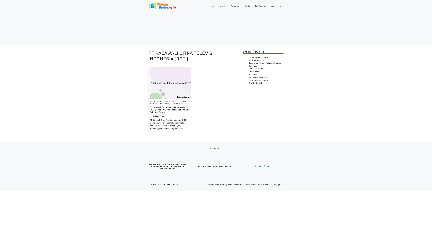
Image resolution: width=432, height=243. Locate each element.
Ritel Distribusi (255, 83)
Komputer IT (254, 66)
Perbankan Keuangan (258, 80)
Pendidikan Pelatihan (258, 77)
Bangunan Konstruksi (258, 57)
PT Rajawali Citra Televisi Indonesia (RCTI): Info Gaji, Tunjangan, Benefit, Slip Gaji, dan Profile (170, 109)
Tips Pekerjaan (260, 6)
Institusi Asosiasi (256, 60)
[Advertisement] (216, 29)
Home (213, 6)
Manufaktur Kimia (257, 69)
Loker (273, 6)
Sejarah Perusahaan (170, 104)
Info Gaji (223, 6)
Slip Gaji (247, 6)
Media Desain (255, 72)
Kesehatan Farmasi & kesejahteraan (265, 63)
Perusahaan (235, 6)
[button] (280, 6)
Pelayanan (253, 74)
